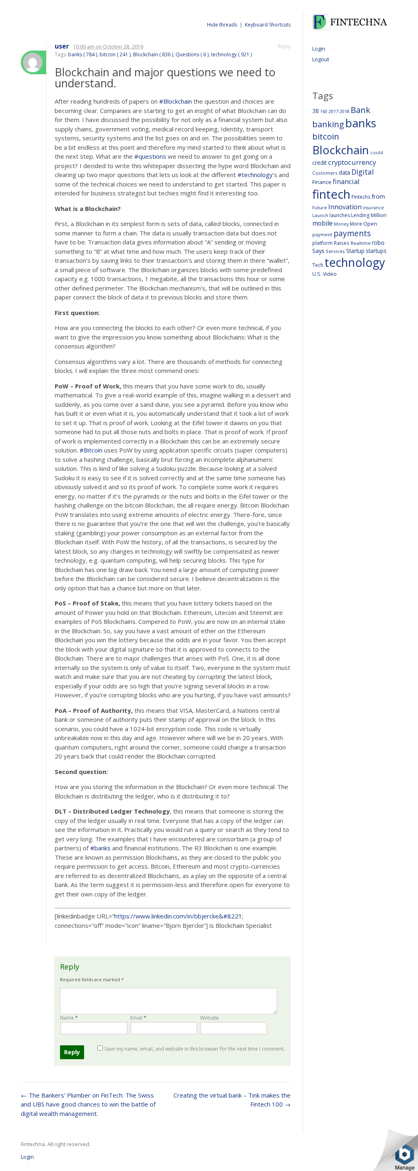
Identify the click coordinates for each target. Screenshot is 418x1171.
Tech (317, 265)
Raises (341, 243)
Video (330, 274)
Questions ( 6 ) (192, 54)
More (356, 223)
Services (335, 251)
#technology (255, 175)
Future (319, 207)
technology (355, 262)
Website (209, 1017)
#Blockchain (175, 101)
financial (346, 181)
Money (341, 224)
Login (318, 48)
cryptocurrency (352, 162)
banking (328, 124)
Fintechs (360, 196)
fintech (331, 194)
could (376, 152)
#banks (100, 848)
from (378, 196)
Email (138, 1017)
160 (323, 111)
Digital (362, 172)
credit (319, 162)
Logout (320, 59)
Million (379, 215)
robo (378, 242)
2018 (344, 111)
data (344, 172)
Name (69, 1017)
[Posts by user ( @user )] (33, 62)
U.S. (317, 274)
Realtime (361, 243)
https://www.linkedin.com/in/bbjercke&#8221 (178, 916)
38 (315, 111)
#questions (150, 156)
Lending (360, 215)
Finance (321, 182)
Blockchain (340, 149)
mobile (322, 223)
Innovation (345, 206)
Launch (320, 215)
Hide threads (222, 24)
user (62, 46)
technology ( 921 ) (231, 54)
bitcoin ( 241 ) (115, 54)
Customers (325, 173)
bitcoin (325, 136)
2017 (333, 111)
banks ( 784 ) (82, 54)
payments (352, 233)
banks (360, 123)
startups (376, 251)
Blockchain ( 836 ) (153, 54)
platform (322, 243)
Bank (360, 109)
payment (322, 234)
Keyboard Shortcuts (268, 24)
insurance (373, 207)
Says (318, 250)
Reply (284, 46)
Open (370, 223)
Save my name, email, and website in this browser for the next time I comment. (194, 1048)
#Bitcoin (91, 450)
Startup (355, 251)
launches (339, 215)
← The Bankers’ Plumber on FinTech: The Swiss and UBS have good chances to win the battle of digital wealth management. (88, 1104)
